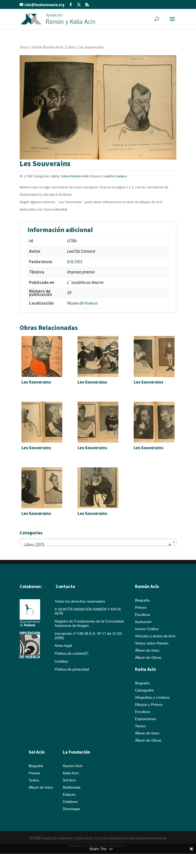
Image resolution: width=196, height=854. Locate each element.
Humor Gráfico (147, 629)
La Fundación (76, 752)
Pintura (140, 607)
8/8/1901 (74, 261)
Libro (71, 47)
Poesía (34, 773)
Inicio (24, 47)
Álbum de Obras (148, 657)
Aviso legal (63, 645)
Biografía (142, 600)
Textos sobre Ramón (151, 643)
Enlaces (69, 794)
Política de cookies (71, 653)
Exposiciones (145, 719)
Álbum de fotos (147, 650)
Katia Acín (145, 669)
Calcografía (144, 690)
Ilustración (143, 622)
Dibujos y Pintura (148, 704)
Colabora (70, 802)
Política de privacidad (72, 669)
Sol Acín (69, 780)
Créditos (61, 661)
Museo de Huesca (82, 303)
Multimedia (71, 787)
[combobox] (98, 542)
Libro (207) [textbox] (96, 544)
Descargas (71, 809)
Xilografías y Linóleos (152, 697)
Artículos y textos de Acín (155, 636)
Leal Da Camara (115, 176)
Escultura (142, 615)
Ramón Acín (72, 766)
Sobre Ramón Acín (48, 47)
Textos (140, 726)
